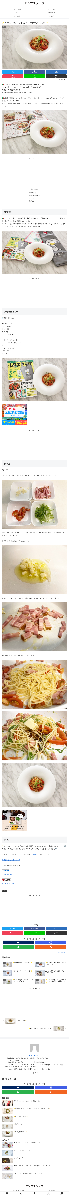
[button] (63, 557)
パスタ (5, 890)
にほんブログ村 (7, 874)
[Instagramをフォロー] (50, 942)
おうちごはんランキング (9, 883)
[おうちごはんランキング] (6, 880)
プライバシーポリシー (18, 1190)
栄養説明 (33, 193)
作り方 (32, 198)
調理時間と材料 (35, 195)
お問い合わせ (51, 1190)
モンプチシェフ (34, 1055)
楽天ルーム (35, 854)
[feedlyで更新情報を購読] (18, 947)
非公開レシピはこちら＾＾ (11, 860)
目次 (32, 189)
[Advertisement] (34, 171)
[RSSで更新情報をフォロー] (50, 947)
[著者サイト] (18, 942)
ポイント (33, 201)
